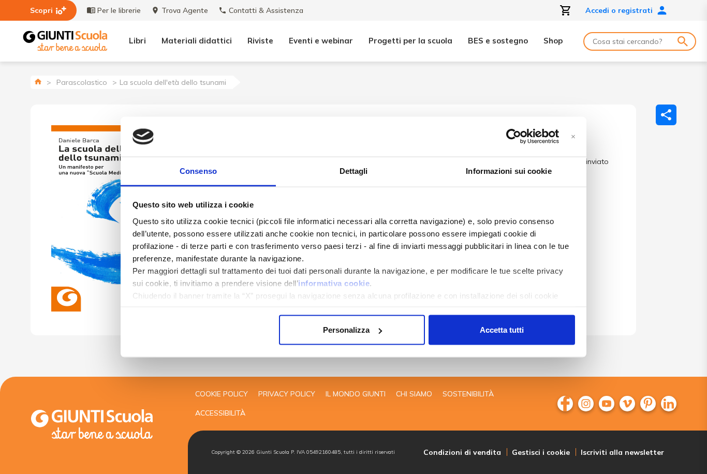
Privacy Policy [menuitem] (286, 393)
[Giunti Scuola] (65, 41)
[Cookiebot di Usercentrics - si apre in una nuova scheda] (513, 136)
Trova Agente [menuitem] (184, 10)
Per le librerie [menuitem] (119, 10)
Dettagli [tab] (354, 170)
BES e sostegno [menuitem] (498, 41)
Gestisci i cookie (541, 452)
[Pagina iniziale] (38, 81)
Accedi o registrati (619, 10)
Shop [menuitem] (553, 41)
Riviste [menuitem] (260, 41)
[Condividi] (666, 115)
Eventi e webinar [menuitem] (321, 41)
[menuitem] (565, 403)
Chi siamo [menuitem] (414, 393)
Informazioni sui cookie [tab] (508, 170)
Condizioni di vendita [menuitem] (462, 452)
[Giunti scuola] (102, 425)
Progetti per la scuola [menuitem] (410, 41)
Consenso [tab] (198, 170)
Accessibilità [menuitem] (220, 413)
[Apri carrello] (565, 10)
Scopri (41, 10)
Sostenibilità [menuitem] (468, 393)
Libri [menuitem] (137, 41)
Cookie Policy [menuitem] (221, 393)
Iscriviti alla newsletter (622, 452)
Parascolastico (81, 82)
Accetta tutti (502, 329)
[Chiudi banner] (573, 137)
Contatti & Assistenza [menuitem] (266, 10)
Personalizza (346, 329)
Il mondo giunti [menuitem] (356, 393)
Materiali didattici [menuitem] (196, 41)
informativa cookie (334, 282)
